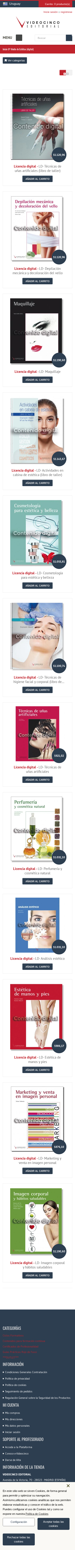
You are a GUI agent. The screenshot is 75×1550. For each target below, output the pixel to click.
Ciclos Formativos (13, 1335)
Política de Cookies (36, 1513)
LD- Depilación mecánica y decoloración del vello (38, 270)
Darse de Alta (13, 1460)
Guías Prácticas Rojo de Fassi (20, 1352)
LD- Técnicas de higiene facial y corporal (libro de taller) (37, 681)
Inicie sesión (51, 11)
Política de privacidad (17, 1378)
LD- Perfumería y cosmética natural (37, 870)
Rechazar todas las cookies (18, 1539)
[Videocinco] (37, 22)
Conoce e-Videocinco (17, 1453)
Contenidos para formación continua (24, 1341)
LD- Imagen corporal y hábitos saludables (37, 1265)
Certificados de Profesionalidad (20, 1346)
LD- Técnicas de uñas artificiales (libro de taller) (37, 168)
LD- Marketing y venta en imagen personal (37, 1160)
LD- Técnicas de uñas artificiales (37, 769)
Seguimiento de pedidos (18, 1391)
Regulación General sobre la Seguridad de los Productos (37, 1398)
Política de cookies (15, 1385)
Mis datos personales (17, 1425)
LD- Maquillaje (38, 371)
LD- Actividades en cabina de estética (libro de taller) (37, 472)
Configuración (19, 1521)
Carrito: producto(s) (57, 4)
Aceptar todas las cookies (53, 1523)
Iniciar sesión (12, 1432)
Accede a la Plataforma (18, 1447)
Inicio (5, 49)
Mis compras (12, 1413)
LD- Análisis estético (37, 958)
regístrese (66, 11)
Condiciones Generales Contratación (26, 1372)
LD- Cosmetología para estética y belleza (37, 575)
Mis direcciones (14, 1419)
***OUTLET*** (11, 1357)
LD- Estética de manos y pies (37, 1059)
